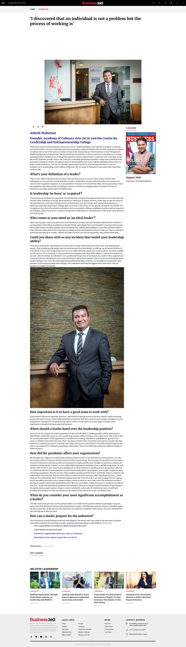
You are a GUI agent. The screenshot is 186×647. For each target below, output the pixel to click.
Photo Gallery (66, 635)
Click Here (130, 181)
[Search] (183, 3)
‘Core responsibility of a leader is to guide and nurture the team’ (60, 526)
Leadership (34, 591)
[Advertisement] (93, 42)
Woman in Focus (83, 635)
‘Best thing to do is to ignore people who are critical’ (55, 537)
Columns (81, 626)
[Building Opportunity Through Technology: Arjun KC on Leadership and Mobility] (45, 580)
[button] (153, 2)
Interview (65, 629)
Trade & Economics (85, 629)
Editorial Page (66, 632)
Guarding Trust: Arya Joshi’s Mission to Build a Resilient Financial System (138, 597)
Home (32, 9)
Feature (64, 626)
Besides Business (84, 632)
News (64, 624)
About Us (108, 624)
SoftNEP (108, 644)
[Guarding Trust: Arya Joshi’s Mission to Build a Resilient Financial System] (141, 580)
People (80, 624)
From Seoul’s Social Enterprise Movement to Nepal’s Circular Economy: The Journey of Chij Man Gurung (107, 598)
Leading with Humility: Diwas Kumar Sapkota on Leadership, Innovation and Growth (75, 597)
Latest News (109, 626)
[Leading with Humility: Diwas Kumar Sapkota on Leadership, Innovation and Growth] (77, 580)
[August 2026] (141, 153)
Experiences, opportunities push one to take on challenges (58, 533)
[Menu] (3, 3)
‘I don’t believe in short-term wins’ (48, 530)
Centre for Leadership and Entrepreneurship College (65, 149)
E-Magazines (109, 629)
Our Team (108, 632)
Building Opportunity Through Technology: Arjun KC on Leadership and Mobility (44, 597)
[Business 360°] (93, 3)
